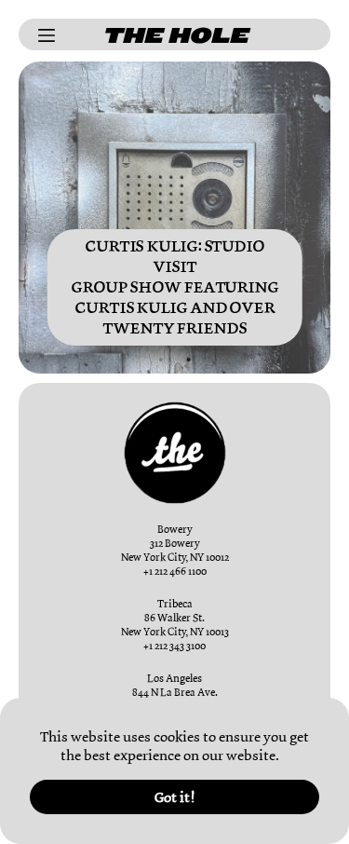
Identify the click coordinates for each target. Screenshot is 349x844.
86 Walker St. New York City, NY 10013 (175, 624)
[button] (285, 757)
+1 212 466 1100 (175, 571)
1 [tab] (161, 359)
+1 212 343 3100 (174, 645)
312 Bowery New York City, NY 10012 (175, 550)
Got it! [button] (174, 797)
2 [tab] (189, 359)
